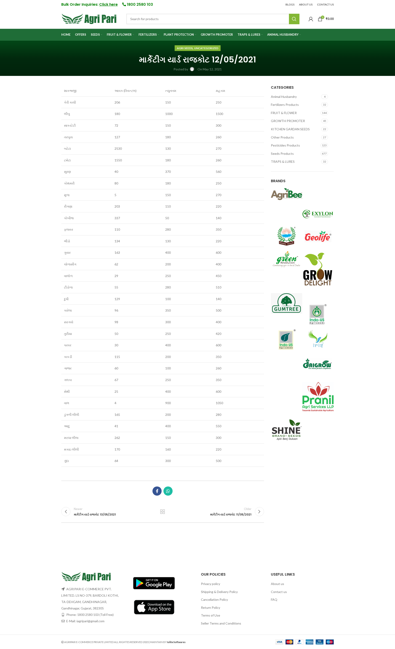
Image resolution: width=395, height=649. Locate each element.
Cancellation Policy (214, 599)
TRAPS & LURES (283, 161)
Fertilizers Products (285, 105)
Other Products (282, 137)
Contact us (279, 592)
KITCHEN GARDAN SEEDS (290, 129)
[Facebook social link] (157, 491)
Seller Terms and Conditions (221, 623)
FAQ (274, 599)
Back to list (162, 511)
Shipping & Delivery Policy (219, 592)
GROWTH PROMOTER (288, 121)
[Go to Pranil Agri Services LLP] (318, 396)
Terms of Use (210, 615)
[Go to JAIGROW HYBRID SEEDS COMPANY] (318, 364)
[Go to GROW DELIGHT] (318, 270)
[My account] (310, 19)
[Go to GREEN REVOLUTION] (286, 259)
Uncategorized (206, 48)
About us (277, 584)
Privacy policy (210, 584)
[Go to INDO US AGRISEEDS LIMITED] (318, 314)
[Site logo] (89, 18)
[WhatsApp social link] (168, 491)
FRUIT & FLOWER (284, 113)
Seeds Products (282, 153)
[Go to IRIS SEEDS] (318, 339)
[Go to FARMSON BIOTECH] (286, 236)
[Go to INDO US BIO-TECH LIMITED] (286, 339)
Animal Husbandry (284, 97)
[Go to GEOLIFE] (318, 236)
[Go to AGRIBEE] (286, 194)
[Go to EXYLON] (318, 213)
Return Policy (210, 607)
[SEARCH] (294, 19)
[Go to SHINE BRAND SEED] (286, 430)
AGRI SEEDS (185, 48)
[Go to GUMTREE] (286, 303)
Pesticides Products (285, 145)
